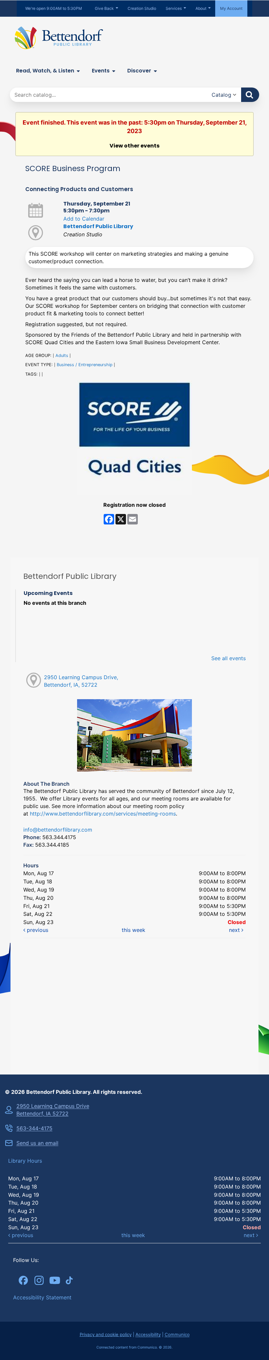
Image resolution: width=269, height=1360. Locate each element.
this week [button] (133, 930)
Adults (61, 355)
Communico (177, 1334)
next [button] (235, 930)
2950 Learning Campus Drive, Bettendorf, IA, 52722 (81, 681)
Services (174, 8)
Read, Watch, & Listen (45, 70)
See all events (228, 658)
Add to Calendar (83, 218)
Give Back (104, 8)
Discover (139, 70)
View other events (134, 145)
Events (101, 70)
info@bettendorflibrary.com (57, 829)
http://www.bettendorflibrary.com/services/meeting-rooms (103, 813)
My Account (231, 8)
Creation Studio (142, 8)
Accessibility (148, 1334)
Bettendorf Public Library (98, 226)
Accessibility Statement (42, 1297)
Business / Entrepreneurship (85, 364)
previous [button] (36, 930)
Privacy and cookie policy (106, 1334)
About (201, 8)
